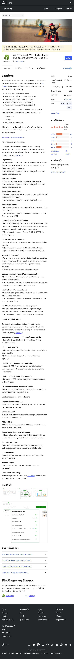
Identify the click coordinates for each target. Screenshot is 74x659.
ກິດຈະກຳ (59, 613)
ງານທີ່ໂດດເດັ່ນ (24, 609)
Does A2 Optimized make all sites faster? (16, 560)
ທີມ (21, 613)
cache (63, 103)
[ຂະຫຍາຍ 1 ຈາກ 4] (13, 491)
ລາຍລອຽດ (7, 68)
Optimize (68, 103)
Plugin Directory (7, 8)
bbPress (6, 633)
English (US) (68, 99)
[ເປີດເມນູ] (71, 3)
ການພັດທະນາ (41, 68)
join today (18, 155)
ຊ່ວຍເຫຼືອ (41, 613)
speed (69, 107)
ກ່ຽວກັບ (4, 609)
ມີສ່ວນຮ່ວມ (59, 609)
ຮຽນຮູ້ (40, 609)
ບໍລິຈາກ (59, 616)
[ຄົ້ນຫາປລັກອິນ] (22, 15)
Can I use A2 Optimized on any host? (15, 573)
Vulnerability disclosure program (13, 137)
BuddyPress (7, 636)
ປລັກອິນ (22, 616)
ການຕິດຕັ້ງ (29, 68)
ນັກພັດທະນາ (42, 616)
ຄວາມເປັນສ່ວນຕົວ (7, 620)
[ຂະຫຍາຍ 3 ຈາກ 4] (45, 491)
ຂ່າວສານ (5, 613)
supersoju (32, 596)
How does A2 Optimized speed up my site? (17, 554)
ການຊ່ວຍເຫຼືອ (67, 68)
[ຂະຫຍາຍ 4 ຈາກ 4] (45, 504)
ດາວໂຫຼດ (68, 58)
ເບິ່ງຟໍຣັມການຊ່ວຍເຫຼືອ (58, 172)
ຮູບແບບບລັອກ (24, 620)
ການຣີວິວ (18, 68)
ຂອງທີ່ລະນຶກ (61, 620)
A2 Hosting (20, 61)
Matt (4, 629)
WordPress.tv (43, 620)
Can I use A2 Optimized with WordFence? (16, 567)
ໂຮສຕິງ (4, 616)
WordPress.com (8, 626)
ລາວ (7, 645)
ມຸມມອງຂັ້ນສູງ (55, 113)
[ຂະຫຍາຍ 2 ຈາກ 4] (29, 491)
